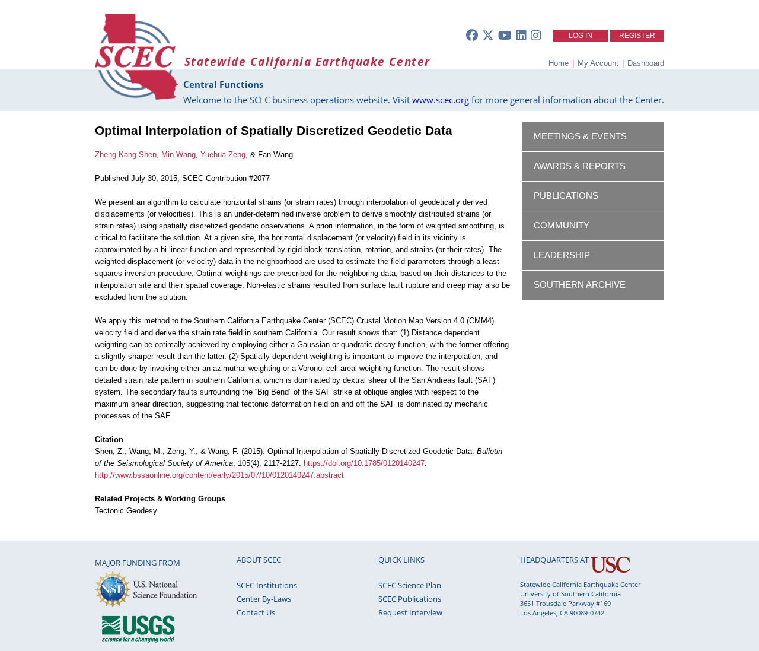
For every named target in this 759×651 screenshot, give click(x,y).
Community (561, 225)
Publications (566, 196)
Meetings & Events (580, 136)
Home (558, 63)
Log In (580, 35)
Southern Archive (580, 285)
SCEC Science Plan (409, 585)
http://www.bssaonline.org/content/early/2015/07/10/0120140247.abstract (219, 475)
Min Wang (178, 154)
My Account (598, 63)
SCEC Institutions (267, 585)
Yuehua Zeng (222, 154)
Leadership (562, 255)
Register (637, 35)
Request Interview (410, 612)
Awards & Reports (580, 166)
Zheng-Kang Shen (126, 154)
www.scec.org (440, 100)
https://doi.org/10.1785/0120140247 (364, 463)
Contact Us (256, 612)
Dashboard (645, 63)
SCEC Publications (409, 598)
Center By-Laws (264, 598)
